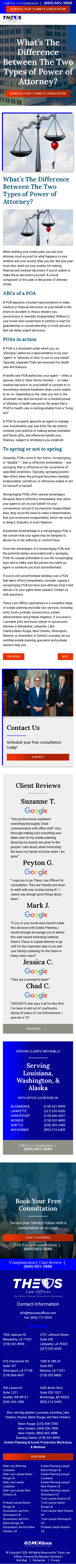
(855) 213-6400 (50, 1402)
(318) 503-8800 (50, 1375)
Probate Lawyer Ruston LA (55, 1529)
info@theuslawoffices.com (38, 1313)
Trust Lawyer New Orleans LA (57, 1513)
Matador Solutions (50, 1556)
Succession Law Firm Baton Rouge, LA (16, 1521)
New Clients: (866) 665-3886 (38, 1433)
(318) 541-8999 (13, 1344)
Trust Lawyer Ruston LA (55, 1498)
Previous (13, 656)
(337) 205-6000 (50, 1349)
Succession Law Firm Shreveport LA (16, 1513)
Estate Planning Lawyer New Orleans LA (55, 1484)
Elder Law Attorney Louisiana (14, 1468)
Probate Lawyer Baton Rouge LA (16, 1504)
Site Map (22, 1560)
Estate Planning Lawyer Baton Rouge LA (55, 1468)
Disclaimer (39, 1560)
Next (65, 656)
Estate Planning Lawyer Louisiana (55, 1476)
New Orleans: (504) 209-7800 (38, 1428)
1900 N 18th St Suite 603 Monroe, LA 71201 (52, 1366)
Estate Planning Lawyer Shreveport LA (55, 1492)
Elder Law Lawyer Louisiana (13, 1484)
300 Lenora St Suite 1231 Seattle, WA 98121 (15, 1392)
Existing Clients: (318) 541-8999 (38, 1438)
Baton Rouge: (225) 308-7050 (38, 1424)
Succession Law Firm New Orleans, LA (19, 1529)
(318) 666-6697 (13, 1375)
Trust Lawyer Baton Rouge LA (53, 1504)
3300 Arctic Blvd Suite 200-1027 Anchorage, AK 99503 (54, 1392)
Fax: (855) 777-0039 (38, 1318)
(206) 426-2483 (13, 1402)
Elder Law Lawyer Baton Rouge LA (17, 1476)
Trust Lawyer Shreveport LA (56, 1521)
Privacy (55, 1560)
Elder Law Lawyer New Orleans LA (16, 1492)
